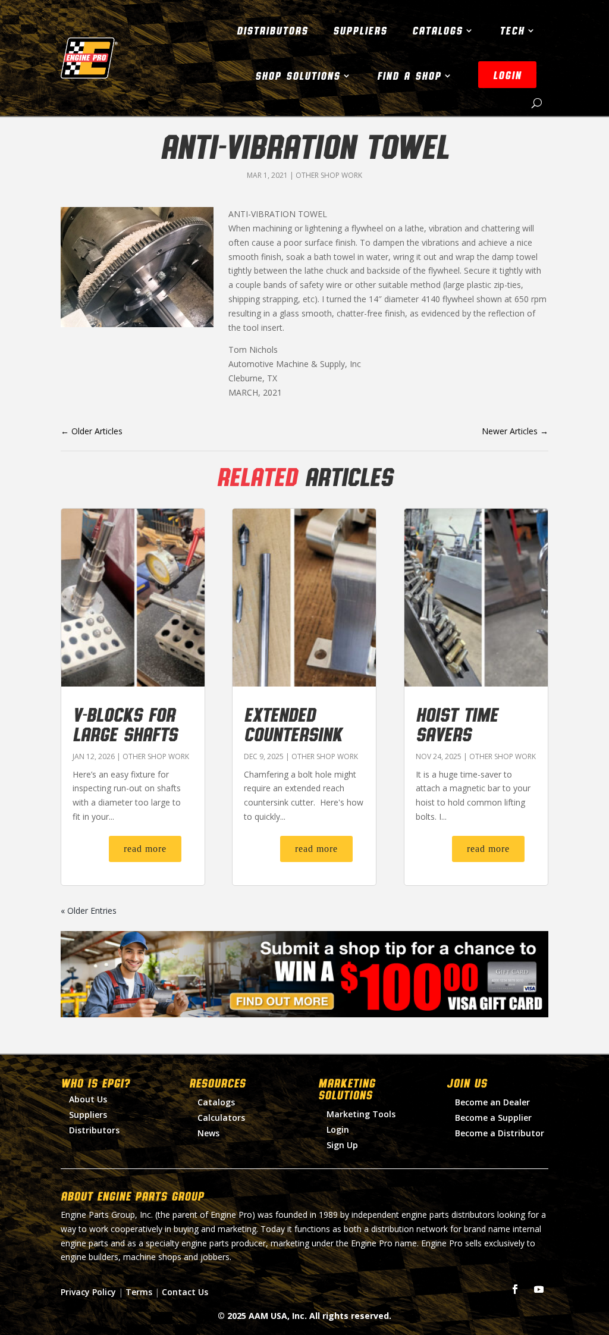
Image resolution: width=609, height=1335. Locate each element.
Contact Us (185, 1292)
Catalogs (437, 30)
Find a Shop (409, 75)
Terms (138, 1292)
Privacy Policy (88, 1292)
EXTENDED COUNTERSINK (293, 724)
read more (145, 849)
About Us (88, 1099)
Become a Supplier (493, 1117)
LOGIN (507, 75)
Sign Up (342, 1145)
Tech (512, 30)
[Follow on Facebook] (515, 1289)
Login (338, 1129)
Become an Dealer (492, 1102)
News (208, 1133)
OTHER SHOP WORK (329, 175)
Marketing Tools (361, 1114)
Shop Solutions (297, 75)
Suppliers (360, 30)
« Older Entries (89, 910)
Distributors (272, 30)
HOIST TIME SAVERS (457, 724)
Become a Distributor (499, 1133)
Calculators (221, 1117)
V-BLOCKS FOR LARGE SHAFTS (125, 724)
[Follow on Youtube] (538, 1289)
